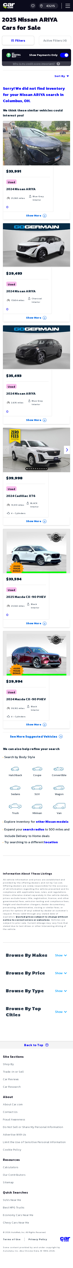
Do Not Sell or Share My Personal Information (33, 1127)
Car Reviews (11, 1079)
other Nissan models (52, 821)
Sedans (15, 794)
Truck (15, 813)
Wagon (59, 794)
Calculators (10, 1167)
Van (59, 813)
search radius (33, 829)
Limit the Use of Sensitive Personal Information (34, 1142)
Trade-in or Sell (13, 1072)
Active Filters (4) (55, 40)
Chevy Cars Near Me (16, 1223)
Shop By (8, 1064)
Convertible (59, 775)
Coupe (37, 775)
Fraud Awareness (14, 1120)
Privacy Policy (37, 1239)
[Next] (67, 450)
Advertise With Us (14, 1135)
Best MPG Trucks (14, 1208)
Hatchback (15, 775)
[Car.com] (9, 6)
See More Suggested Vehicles (33, 736)
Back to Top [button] (33, 1045)
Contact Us (10, 1112)
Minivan (37, 813)
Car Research (12, 1087)
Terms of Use (11, 1239)
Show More (33, 216)
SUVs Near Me (12, 1200)
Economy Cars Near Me (18, 1215)
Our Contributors (14, 1175)
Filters (20, 40)
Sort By (60, 76)
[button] (33, 6)
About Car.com (13, 1104)
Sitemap (8, 1182)
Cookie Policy (12, 1150)
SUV (37, 794)
